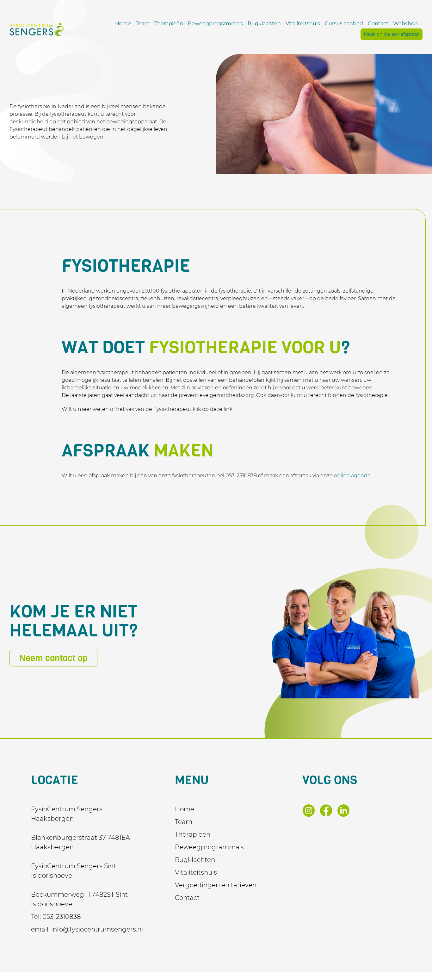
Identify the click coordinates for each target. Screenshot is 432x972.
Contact (378, 24)
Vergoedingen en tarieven (215, 885)
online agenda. (352, 476)
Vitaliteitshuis (303, 24)
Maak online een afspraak (391, 34)
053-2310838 (61, 916)
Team (143, 24)
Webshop (405, 24)
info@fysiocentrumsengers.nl (97, 929)
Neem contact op (53, 658)
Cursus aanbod (344, 24)
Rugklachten (264, 24)
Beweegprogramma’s (215, 24)
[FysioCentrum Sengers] (36, 29)
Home (123, 24)
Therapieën (168, 24)
